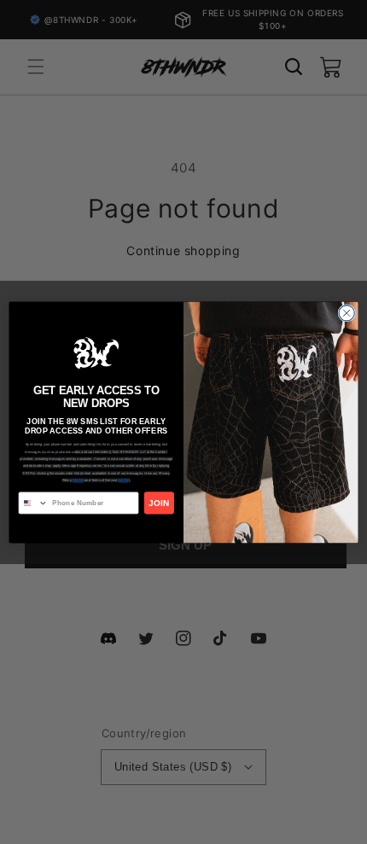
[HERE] (78, 480)
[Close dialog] (346, 312)
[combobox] (33, 502)
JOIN (159, 503)
